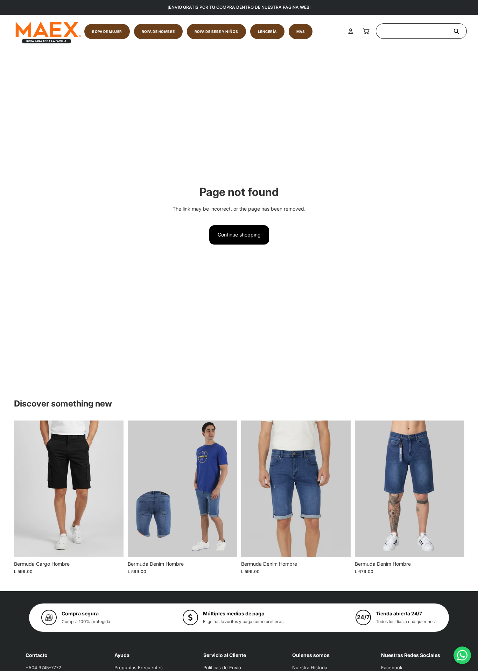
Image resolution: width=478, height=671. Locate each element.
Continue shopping (239, 235)
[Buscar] (421, 31)
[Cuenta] (350, 31)
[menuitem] (301, 31)
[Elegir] (112, 546)
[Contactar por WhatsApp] (462, 655)
